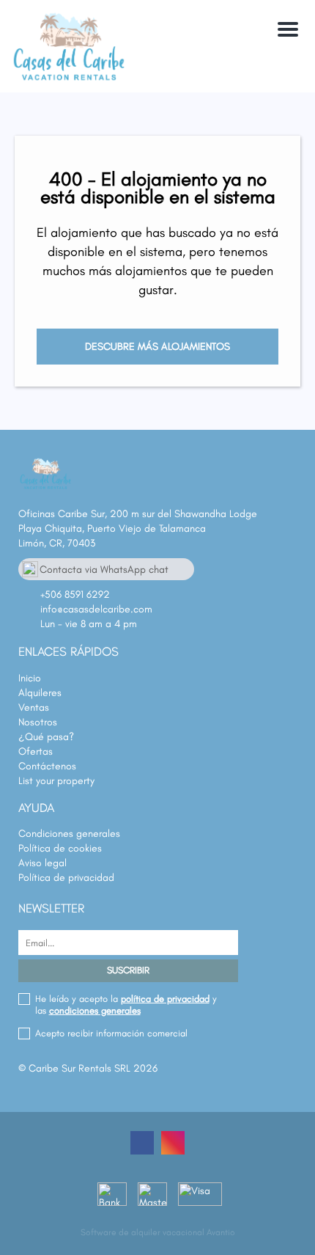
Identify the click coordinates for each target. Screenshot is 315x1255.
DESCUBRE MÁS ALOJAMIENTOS (157, 346)
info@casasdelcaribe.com (96, 609)
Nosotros (37, 722)
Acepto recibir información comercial (111, 1033)
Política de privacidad (66, 877)
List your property (56, 781)
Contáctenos (47, 766)
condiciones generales (95, 1010)
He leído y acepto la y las (126, 1004)
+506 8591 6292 (75, 594)
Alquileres (40, 693)
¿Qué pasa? (46, 737)
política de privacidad (165, 998)
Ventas (33, 707)
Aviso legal (42, 863)
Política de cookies (60, 848)
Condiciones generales (69, 833)
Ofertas (35, 751)
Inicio (29, 678)
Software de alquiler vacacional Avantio (158, 1232)
